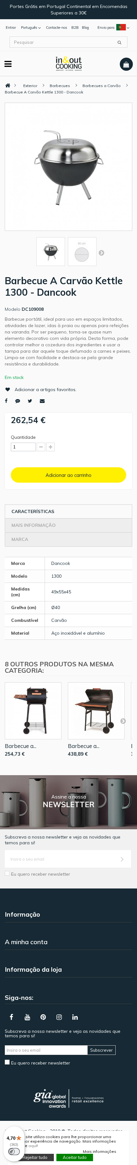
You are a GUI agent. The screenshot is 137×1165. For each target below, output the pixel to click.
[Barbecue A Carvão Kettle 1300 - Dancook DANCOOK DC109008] (51, 251)
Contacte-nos (56, 27)
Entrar (11, 27)
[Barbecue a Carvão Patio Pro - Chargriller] (33, 710)
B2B (75, 27)
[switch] (14, 1151)
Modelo (12, 309)
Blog (85, 27)
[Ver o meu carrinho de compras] (126, 64)
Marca (19, 539)
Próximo (101, 252)
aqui (32, 1145)
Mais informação (33, 525)
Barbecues (60, 85)
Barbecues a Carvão (102, 85)
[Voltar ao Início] (8, 86)
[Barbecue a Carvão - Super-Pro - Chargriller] (96, 710)
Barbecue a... (20, 746)
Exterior (30, 85)
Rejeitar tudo (35, 1157)
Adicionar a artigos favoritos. (45, 389)
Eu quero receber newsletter (40, 874)
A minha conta (26, 942)
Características (32, 511)
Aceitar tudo (75, 1157)
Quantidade (23, 437)
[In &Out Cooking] (68, 63)
